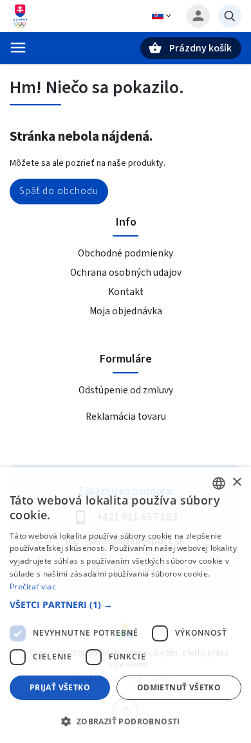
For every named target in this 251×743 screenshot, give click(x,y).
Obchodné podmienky (125, 253)
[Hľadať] (229, 16)
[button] (125, 604)
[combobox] (218, 483)
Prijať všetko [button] (60, 687)
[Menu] (18, 47)
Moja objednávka (125, 311)
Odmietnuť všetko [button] (179, 687)
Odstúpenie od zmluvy (126, 390)
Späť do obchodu (58, 191)
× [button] (236, 482)
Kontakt (126, 292)
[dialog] (125, 605)
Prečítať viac (33, 586)
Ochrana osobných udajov (125, 272)
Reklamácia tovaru (126, 416)
